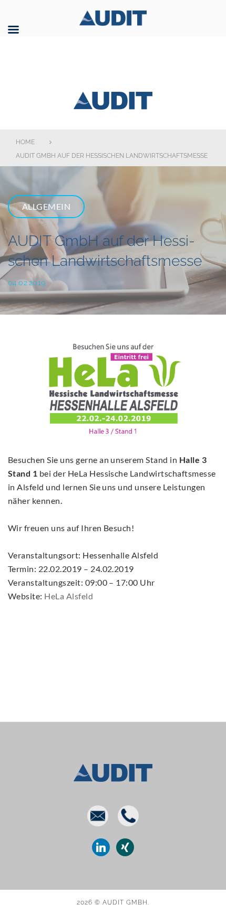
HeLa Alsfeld (68, 596)
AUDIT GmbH (113, 98)
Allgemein (46, 206)
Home (25, 142)
